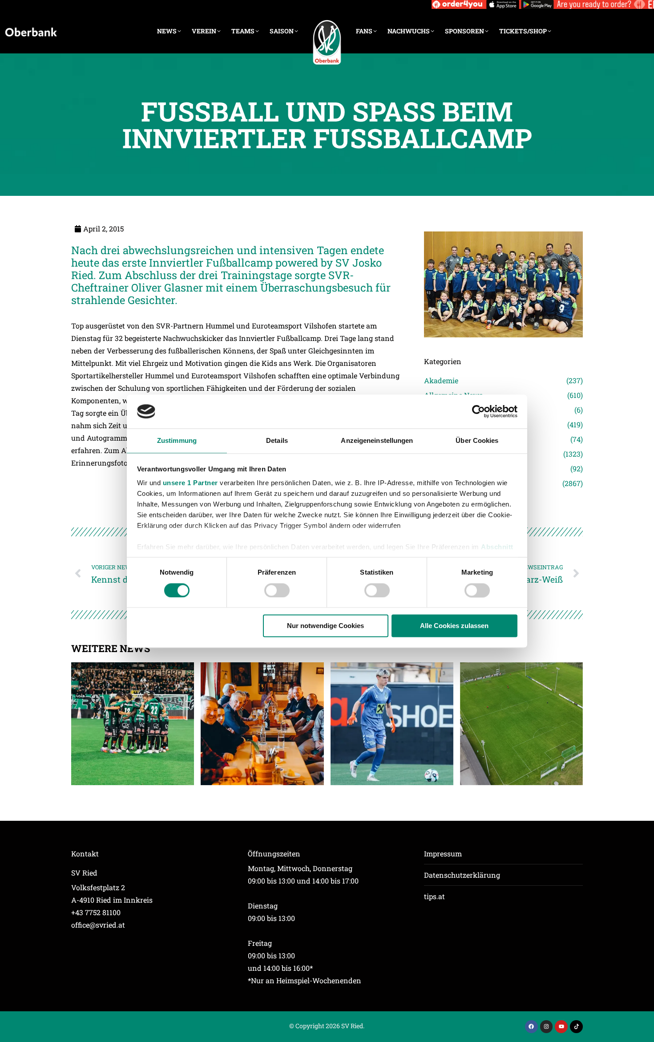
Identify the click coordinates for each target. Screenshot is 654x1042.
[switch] (277, 590)
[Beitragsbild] (132, 723)
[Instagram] (546, 1026)
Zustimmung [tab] (177, 441)
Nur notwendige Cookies (325, 626)
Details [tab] (277, 441)
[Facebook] (531, 1026)
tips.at (434, 896)
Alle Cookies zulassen (454, 626)
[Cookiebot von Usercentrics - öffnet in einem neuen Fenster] (478, 411)
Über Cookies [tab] (477, 441)
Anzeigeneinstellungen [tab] (377, 441)
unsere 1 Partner (190, 483)
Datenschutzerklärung (462, 875)
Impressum (443, 853)
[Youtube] (561, 1026)
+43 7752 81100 (96, 912)
